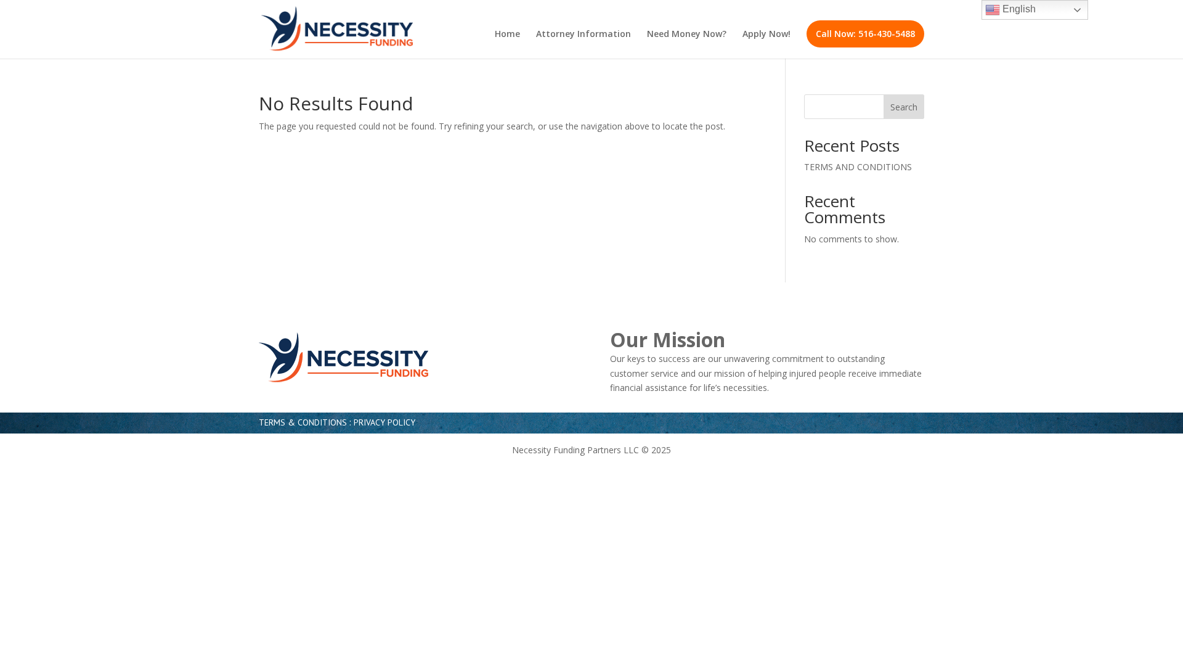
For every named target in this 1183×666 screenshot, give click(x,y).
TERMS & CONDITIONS (303, 422)
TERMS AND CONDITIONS (858, 167)
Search (903, 107)
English (1018, 9)
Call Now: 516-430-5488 (865, 33)
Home (507, 34)
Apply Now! (766, 34)
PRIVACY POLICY (384, 422)
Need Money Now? (686, 34)
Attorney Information (583, 34)
